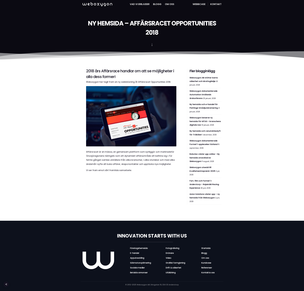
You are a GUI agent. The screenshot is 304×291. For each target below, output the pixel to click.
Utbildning (171, 272)
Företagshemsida (139, 248)
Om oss (169, 4)
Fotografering (172, 248)
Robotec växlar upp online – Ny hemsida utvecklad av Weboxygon (205, 158)
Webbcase (199, 4)
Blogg (157, 4)
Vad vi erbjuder (140, 4)
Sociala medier (137, 267)
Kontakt (215, 4)
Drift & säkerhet (173, 267)
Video (168, 257)
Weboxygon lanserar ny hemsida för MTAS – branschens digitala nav (205, 121)
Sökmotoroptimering (140, 262)
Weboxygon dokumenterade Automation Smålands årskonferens (203, 95)
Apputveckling (137, 257)
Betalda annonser (139, 272)
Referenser (206, 267)
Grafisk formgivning (175, 262)
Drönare (170, 253)
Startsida (206, 248)
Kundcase (206, 262)
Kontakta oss (208, 272)
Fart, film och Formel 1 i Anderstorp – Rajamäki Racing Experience (204, 184)
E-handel (134, 253)
